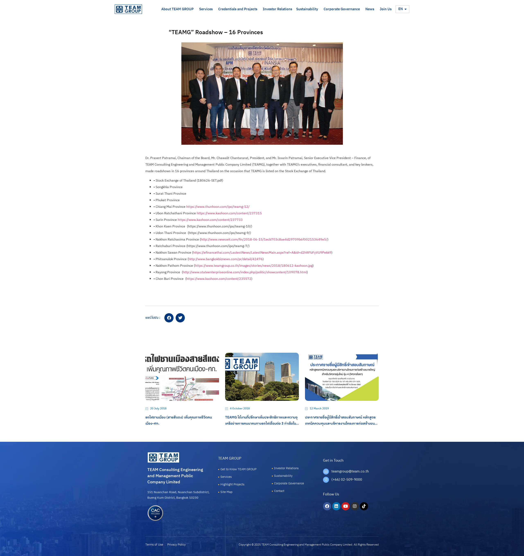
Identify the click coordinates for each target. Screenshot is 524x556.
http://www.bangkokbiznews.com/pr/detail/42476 (226, 259)
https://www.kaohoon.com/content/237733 (210, 220)
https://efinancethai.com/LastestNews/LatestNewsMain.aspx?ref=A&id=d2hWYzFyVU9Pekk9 (262, 252)
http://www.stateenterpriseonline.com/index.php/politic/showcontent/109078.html (245, 272)
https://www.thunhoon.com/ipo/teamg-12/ (218, 207)
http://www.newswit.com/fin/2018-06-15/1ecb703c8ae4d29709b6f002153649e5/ (264, 239)
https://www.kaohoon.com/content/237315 (229, 213)
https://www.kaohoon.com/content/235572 (218, 279)
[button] (169, 317)
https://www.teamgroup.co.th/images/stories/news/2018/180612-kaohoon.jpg (254, 266)
